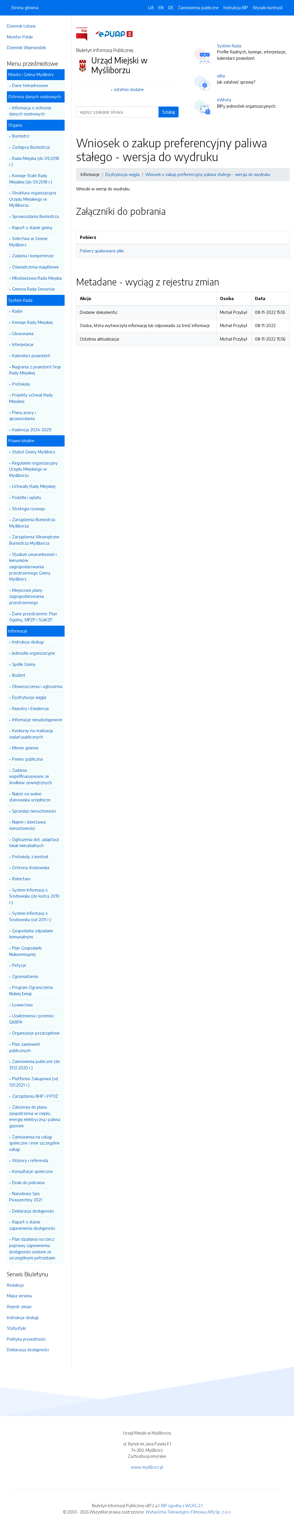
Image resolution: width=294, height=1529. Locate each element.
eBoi (221, 75)
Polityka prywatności (26, 1339)
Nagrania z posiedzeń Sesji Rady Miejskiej (35, 370)
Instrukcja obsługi (28, 641)
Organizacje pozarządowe (36, 1032)
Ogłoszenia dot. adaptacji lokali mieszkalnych (34, 842)
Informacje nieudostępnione (37, 719)
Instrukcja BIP (235, 7)
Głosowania (23, 333)
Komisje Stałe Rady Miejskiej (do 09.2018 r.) (30, 178)
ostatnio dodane (129, 89)
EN (161, 7)
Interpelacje (23, 344)
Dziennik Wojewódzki (26, 47)
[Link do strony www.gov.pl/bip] (85, 33)
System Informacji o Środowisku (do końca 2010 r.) (34, 896)
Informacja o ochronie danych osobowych (30, 111)
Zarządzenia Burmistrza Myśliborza (32, 522)
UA (151, 7)
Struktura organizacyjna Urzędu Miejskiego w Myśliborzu (32, 199)
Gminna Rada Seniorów (33, 288)
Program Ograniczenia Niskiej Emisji (31, 990)
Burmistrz (20, 135)
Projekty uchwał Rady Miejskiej (31, 398)
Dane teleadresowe (30, 85)
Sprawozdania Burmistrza (35, 216)
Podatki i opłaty (26, 497)
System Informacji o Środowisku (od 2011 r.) (30, 916)
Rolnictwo (21, 878)
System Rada (229, 45)
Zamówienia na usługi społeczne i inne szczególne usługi (34, 1143)
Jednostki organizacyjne (33, 653)
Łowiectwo (22, 1004)
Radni (17, 311)
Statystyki (16, 1328)
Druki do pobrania (28, 1182)
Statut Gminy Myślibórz (33, 451)
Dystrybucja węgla (29, 697)
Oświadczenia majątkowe (35, 266)
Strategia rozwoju (28, 508)
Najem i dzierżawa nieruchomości (27, 825)
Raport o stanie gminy (32, 227)
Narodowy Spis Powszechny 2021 (25, 1196)
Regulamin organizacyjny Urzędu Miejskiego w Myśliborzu (33, 469)
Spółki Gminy (24, 664)
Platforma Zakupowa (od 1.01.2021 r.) (33, 1081)
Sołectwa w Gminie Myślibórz (28, 241)
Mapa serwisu (19, 1295)
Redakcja (15, 1285)
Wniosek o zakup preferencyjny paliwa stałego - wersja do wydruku (207, 174)
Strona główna (24, 7)
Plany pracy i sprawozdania (22, 415)
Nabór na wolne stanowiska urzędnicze (30, 797)
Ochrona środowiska (30, 867)
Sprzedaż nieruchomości (34, 810)
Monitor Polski (20, 36)
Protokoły (21, 383)
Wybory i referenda (30, 1160)
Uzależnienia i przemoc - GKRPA (33, 1019)
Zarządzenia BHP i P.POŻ (35, 1096)
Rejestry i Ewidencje (30, 708)
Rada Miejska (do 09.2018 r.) (34, 161)
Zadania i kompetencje (33, 255)
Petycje (19, 965)
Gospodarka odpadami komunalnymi (31, 934)
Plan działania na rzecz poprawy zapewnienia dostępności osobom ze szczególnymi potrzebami (32, 1248)
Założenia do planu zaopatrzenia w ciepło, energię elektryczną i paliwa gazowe (34, 1116)
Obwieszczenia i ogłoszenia (37, 686)
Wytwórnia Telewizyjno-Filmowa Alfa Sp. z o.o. (188, 1511)
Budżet (18, 675)
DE (170, 7)
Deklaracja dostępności (33, 1210)
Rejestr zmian (19, 1306)
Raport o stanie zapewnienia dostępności (32, 1225)
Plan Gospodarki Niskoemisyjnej (25, 951)
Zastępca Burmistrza (31, 147)
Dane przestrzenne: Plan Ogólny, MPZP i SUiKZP (33, 617)
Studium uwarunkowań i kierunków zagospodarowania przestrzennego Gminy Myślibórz (33, 566)
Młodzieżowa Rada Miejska (37, 278)
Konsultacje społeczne (32, 1171)
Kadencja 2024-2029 (31, 429)
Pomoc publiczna (27, 758)
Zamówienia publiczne (198, 7)
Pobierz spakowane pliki (102, 250)
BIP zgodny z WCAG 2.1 (181, 1505)
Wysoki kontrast (268, 7)
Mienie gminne (25, 747)
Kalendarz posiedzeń (31, 355)
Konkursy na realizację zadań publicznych (31, 733)
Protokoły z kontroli (30, 856)
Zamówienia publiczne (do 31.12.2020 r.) (34, 1064)
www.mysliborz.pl (147, 1467)
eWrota (224, 99)
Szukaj (168, 112)
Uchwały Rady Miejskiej (33, 486)
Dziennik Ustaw (21, 25)
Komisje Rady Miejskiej (32, 322)
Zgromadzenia (25, 976)
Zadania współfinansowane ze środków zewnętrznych (30, 776)
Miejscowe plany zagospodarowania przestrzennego (26, 596)
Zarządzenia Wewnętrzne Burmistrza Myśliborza (34, 540)
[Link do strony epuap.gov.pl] (114, 33)
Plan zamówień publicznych (24, 1047)
